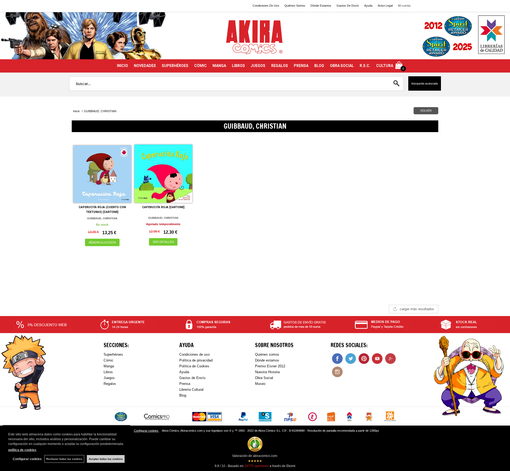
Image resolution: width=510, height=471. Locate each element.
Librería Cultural (191, 390)
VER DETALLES (163, 241)
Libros (108, 372)
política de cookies (22, 450)
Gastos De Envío (348, 5)
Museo (260, 384)
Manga (109, 366)
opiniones (256, 466)
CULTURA (384, 66)
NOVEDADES (145, 66)
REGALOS (279, 66)
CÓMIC (200, 66)
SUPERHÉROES (175, 66)
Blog (182, 395)
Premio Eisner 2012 (270, 366)
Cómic (108, 360)
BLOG (319, 66)
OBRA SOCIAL (342, 66)
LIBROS (238, 66)
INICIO (122, 66)
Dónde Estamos (321, 5)
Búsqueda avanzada (424, 83)
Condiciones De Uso (266, 5)
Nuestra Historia (267, 372)
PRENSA (301, 66)
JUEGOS (258, 66)
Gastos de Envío (192, 378)
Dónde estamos (267, 360)
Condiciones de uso (194, 354)
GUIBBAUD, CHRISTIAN (102, 218)
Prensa (184, 384)
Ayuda (368, 5)
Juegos (109, 378)
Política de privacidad (195, 360)
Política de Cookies (194, 366)
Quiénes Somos (294, 5)
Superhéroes (113, 354)
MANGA (219, 66)
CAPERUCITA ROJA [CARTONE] (163, 207)
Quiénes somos (267, 354)
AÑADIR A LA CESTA (102, 242)
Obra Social (264, 378)
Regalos (110, 384)
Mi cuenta (404, 5)
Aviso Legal (385, 5)
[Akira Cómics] (255, 39)
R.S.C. (365, 66)
